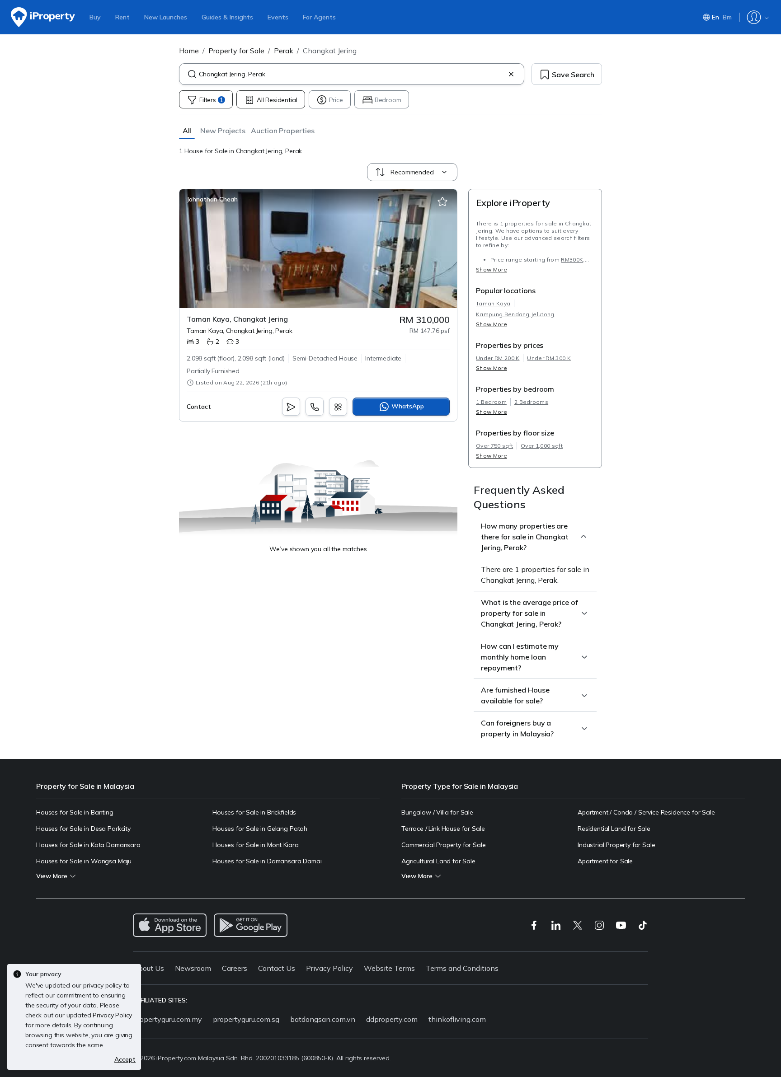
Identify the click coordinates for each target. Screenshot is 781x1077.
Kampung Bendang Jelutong (515, 314)
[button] (187, 130)
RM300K (572, 259)
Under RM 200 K (497, 358)
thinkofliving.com (457, 1019)
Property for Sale (236, 50)
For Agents (319, 17)
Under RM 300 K (548, 358)
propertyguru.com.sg (246, 1019)
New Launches (165, 17)
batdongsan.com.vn (322, 1019)
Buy (95, 17)
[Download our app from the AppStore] (170, 925)
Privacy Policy (329, 968)
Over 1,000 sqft (542, 445)
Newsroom (193, 968)
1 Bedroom (491, 401)
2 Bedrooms (531, 401)
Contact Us (276, 968)
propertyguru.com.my (167, 1019)
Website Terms (389, 968)
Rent (122, 17)
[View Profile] (212, 199)
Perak (283, 50)
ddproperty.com (392, 1019)
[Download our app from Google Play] (250, 925)
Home (189, 50)
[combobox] (351, 74)
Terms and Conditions (462, 968)
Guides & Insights (227, 17)
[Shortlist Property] (442, 202)
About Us (148, 968)
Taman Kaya (493, 303)
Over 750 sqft (494, 445)
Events (278, 17)
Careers (234, 968)
